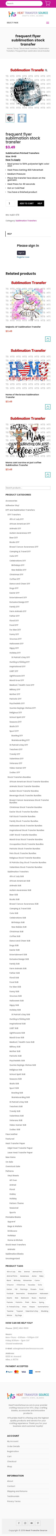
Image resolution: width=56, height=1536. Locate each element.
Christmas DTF (16, 574)
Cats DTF (14, 556)
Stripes (32, 1307)
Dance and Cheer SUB (20, 940)
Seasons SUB (16, 1079)
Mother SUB (15, 1051)
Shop (16, 48)
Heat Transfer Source (36, 1530)
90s (19, 1272)
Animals (11, 1249)
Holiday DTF (15, 653)
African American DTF (20, 524)
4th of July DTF (17, 519)
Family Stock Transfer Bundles (24, 821)
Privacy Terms (13, 1501)
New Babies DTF (18, 570)
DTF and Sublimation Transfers (20, 510)
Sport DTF (14, 731)
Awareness (24, 1276)
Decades (31, 1285)
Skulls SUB (14, 1083)
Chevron (10, 1285)
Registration (13, 1451)
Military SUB (15, 1046)
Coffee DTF (15, 579)
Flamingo (24, 1289)
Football (10, 1293)
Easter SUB (15, 950)
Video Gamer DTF (18, 768)
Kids (16, 1298)
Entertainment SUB (18, 954)
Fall (16, 1289)
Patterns (10, 1171)
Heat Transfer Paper (15, 1143)
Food (41, 1289)
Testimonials (13, 1496)
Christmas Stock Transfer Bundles (26, 807)
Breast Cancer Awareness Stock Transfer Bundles (29, 801)
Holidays (12, 1235)
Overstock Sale (13, 1166)
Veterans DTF (16, 763)
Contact (11, 1486)
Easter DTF (14, 593)
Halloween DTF (16, 643)
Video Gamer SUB (18, 1125)
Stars (24, 1307)
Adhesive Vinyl (12, 505)
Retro (34, 1302)
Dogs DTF (14, 588)
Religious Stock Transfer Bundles (25, 858)
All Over (13, 1180)
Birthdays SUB (17, 922)
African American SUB (20, 881)
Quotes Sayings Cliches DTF (23, 708)
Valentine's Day (32, 1311)
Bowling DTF (17, 735)
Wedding (44, 1311)
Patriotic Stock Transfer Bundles (25, 848)
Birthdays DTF (17, 565)
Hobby (13, 1194)
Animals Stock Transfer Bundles (25, 786)
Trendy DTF (15, 754)
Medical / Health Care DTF (22, 685)
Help (40, 203)
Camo (37, 1280)
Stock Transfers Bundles (19, 777)
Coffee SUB (15, 936)
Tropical (19, 1311)
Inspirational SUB (18, 1023)
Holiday (13, 1198)
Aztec (34, 1276)
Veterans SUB (16, 1120)
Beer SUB (14, 894)
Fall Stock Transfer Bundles (22, 816)
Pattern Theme (17, 1203)
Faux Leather (12, 1134)
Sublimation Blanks (15, 1254)
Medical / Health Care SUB (22, 1042)
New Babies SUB (18, 927)
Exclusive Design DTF (19, 602)
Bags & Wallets (15, 1226)
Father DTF (15, 616)
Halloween (44, 1293)
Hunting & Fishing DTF (20, 662)
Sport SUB (14, 1088)
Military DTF (15, 689)
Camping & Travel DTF (20, 551)
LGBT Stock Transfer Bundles (23, 835)
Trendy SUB (15, 1111)
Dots (40, 1285)
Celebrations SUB (18, 917)
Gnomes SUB (16, 996)
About (10, 1481)
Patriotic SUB (15, 1056)
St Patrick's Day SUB (20, 1014)
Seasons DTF (15, 722)
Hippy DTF (14, 648)
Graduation (32, 1293)
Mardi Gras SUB (17, 1037)
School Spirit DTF (17, 717)
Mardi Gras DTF (17, 680)
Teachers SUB (16, 1106)
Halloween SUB (17, 1000)
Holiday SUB (15, 1010)
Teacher (10, 1311)
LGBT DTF (14, 671)
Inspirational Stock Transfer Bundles (27, 830)
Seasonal (14, 1208)
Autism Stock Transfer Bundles (24, 791)
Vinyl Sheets (13, 1175)
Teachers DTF (16, 749)
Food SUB (14, 982)
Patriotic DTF (15, 699)
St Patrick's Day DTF (20, 657)
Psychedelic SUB (17, 1060)
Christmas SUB (16, 931)
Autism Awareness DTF (20, 533)
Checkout (11, 1461)
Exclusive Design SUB (19, 959)
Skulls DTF (14, 726)
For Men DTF (15, 629)
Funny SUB (14, 991)
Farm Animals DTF (18, 611)
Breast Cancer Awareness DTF (24, 547)
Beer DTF (14, 537)
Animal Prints (12, 1276)
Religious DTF (16, 712)
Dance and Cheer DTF (20, 583)
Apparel (11, 1221)
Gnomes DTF (15, 639)
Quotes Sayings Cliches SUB (23, 1065)
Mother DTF (15, 694)
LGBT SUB (14, 1028)
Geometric (20, 1293)
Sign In (21, 252)
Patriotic (19, 1302)
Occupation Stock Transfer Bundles (26, 844)
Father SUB (15, 973)
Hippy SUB (14, 1005)
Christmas (21, 1285)
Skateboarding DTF (20, 740)
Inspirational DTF (17, 666)
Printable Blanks (13, 1217)
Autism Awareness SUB (20, 890)
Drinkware (12, 1231)
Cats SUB (14, 913)
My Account (12, 1441)
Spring (41, 1302)
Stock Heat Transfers (28, 48)
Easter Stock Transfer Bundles (24, 811)
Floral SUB (14, 977)
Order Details (13, 1446)
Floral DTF (14, 620)
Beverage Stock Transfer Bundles (25, 795)
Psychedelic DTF (17, 703)
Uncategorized (13, 1258)
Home (9, 48)
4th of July (11, 1272)
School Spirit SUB (17, 1074)
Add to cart (27, 203)
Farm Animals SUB (18, 968)
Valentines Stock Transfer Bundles (26, 867)
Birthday (17, 1280)
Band (9, 1280)
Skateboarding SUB (20, 1097)
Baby (41, 1276)
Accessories (11, 500)
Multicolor (25, 1298)
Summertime (43, 1307)
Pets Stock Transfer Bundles (23, 853)
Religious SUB (16, 1069)
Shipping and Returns (17, 1491)
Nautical (42, 1298)
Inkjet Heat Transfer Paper (20, 1148)
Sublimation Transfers (26, 220)
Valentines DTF (16, 758)
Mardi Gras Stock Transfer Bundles (26, 839)
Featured (10, 1139)
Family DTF (14, 606)
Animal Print (37, 1272)
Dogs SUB (14, 945)
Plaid (27, 1302)
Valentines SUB (17, 1116)
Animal (13, 1185)
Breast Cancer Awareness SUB (24, 904)
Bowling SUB (17, 1092)
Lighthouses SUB (17, 1033)
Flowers (33, 1289)
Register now (23, 257)
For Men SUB (15, 987)
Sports (13, 1212)
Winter (9, 1315)
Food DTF (14, 625)
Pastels (10, 1302)
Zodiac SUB (15, 1129)
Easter (9, 1289)
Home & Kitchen (15, 1240)
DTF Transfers (14, 514)
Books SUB (14, 899)
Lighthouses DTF (17, 676)
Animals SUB (15, 885)
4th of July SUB (17, 876)
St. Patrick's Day (13, 1307)
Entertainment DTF (18, 597)
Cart (9, 1456)
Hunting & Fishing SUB (20, 1019)
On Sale (9, 1162)
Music (34, 1298)
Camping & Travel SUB (20, 908)
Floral (12, 1189)
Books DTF (14, 542)
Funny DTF (14, 634)
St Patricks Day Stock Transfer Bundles (28, 862)
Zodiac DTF (15, 772)
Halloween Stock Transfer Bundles (26, 825)
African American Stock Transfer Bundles (29, 781)
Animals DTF (15, 528)
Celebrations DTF (18, 560)
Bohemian (27, 1280)
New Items (10, 1157)
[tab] (28, 234)
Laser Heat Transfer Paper (20, 1152)
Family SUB (15, 964)
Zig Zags (18, 1315)
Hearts (9, 1298)
